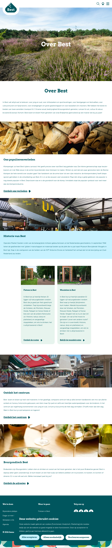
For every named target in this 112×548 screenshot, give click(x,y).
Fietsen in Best (44, 511)
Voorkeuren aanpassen (78, 537)
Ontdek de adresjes (15, 483)
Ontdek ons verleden (15, 191)
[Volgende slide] (108, 44)
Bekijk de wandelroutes (70, 340)
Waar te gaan (44, 504)
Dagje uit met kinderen (12, 516)
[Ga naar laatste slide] (3, 44)
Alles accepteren (29, 537)
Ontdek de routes (31, 340)
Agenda (6, 524)
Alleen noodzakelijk (52, 537)
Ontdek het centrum (15, 417)
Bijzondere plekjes (10, 511)
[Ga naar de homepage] (11, 7)
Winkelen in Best (9, 520)
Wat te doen (8, 504)
